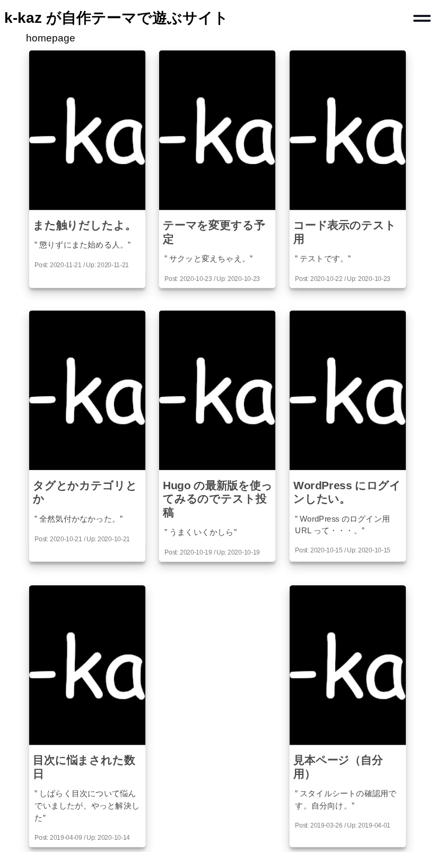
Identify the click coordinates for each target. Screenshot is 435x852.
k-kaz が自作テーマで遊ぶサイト (116, 18)
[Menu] (422, 18)
